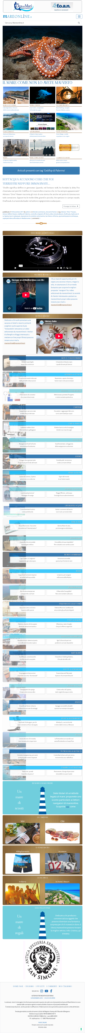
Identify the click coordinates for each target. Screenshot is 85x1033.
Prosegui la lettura (69, 206)
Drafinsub (67, 214)
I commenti (51, 986)
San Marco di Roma (51, 216)
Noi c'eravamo (65, 986)
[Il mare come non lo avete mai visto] (42, 53)
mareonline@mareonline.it (61, 305)
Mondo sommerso (39, 212)
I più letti (40, 986)
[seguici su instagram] (42, 991)
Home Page (18, 986)
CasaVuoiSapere (49, 998)
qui (67, 806)
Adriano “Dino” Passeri (68, 212)
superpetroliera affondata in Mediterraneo (17, 218)
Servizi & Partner (51, 212)
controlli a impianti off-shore (40, 214)
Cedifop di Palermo (24, 214)
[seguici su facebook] (51, 991)
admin (28, 212)
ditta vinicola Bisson (56, 214)
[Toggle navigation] (79, 16)
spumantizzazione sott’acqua (68, 216)
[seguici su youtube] (46, 991)
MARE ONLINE (42, 1022)
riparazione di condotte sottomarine (33, 216)
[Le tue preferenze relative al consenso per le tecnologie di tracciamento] (81, 1029)
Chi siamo (29, 986)
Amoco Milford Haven (10, 214)
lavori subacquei (14, 216)
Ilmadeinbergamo (37, 998)
